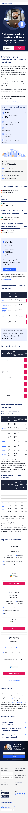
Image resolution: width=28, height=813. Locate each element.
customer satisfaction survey (19, 702)
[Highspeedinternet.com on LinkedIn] (24, 794)
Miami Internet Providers (19, 777)
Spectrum (4, 322)
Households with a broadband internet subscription (14, 225)
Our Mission (17, 786)
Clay (3, 502)
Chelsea (3, 437)
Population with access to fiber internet (14, 198)
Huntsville (4, 454)
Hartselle (4, 428)
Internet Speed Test (4, 784)
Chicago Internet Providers (19, 770)
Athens (3, 450)
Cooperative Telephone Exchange (4, 310)
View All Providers (11, 583)
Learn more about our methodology (10, 102)
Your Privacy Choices (6, 807)
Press (16, 791)
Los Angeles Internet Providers (20, 768)
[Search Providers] (11, 773)
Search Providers (19, 48)
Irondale (3, 497)
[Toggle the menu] (25, 3)
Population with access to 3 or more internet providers (14, 211)
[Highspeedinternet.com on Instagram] (20, 794)
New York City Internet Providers (20, 775)
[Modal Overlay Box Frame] (14, 751)
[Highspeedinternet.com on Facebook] (15, 794)
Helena (3, 432)
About (16, 784)
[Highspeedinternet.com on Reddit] (22, 794)
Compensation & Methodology (6, 806)
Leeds (3, 508)
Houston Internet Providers (19, 772)
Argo (3, 505)
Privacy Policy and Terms (16, 806)
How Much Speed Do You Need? (6, 786)
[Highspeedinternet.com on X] (17, 794)
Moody (3, 511)
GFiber (3, 300)
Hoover (3, 441)
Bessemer (4, 445)
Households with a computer (14, 186)
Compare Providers (4, 768)
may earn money (5, 0)
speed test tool (13, 698)
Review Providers (4, 770)
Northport (4, 424)
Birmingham (4, 491)
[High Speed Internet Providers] (7, 3)
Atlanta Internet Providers (19, 779)
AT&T (3, 316)
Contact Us (17, 789)
